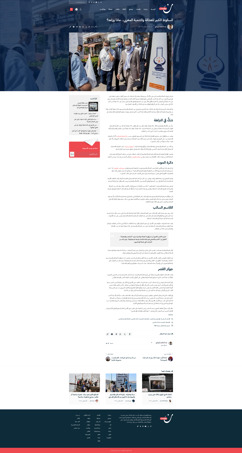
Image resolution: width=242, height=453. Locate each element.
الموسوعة (87, 434)
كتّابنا (78, 418)
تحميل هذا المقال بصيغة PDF (162, 326)
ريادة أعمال (97, 425)
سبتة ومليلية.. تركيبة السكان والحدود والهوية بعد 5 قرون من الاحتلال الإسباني (122, 395)
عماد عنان (92, 401)
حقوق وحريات (107, 422)
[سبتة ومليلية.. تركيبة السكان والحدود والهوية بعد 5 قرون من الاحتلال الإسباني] (121, 382)
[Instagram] (94, 2)
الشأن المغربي (134, 319)
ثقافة (124, 9)
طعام (99, 434)
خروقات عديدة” (128, 146)
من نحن (78, 415)
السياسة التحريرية (75, 425)
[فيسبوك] (108, 343)
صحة (99, 438)
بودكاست (102, 9)
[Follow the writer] (151, 342)
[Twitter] (98, 2)
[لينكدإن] (107, 343)
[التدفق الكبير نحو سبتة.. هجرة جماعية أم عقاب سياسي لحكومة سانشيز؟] (84, 382)
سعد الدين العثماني (119, 168)
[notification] (80, 9)
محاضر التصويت (136, 157)
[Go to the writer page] (170, 343)
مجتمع (131, 9)
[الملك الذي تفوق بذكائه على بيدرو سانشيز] (157, 382)
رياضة (109, 431)
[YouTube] (96, 2)
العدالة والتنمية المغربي (124, 319)
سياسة (146, 9)
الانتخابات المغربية (144, 319)
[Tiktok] (89, 2)
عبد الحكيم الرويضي (160, 27)
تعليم (110, 434)
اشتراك (72, 154)
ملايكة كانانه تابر (164, 401)
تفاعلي (88, 431)
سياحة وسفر (97, 428)
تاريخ (110, 428)
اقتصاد (138, 9)
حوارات (88, 425)
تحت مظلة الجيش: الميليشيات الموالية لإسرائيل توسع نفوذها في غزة (80, 105)
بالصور (88, 438)
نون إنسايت (128, 401)
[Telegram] (91, 2)
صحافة (98, 418)
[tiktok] (137, 426)
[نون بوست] (166, 9)
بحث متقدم (77, 428)
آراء (110, 425)
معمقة (110, 9)
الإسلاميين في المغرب (155, 319)
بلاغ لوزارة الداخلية (122, 136)
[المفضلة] (71, 9)
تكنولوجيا (109, 438)
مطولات (88, 422)
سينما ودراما (97, 431)
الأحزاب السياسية (165, 319)
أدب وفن (98, 422)
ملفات (117, 9)
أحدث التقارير (87, 415)
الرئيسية (153, 9)
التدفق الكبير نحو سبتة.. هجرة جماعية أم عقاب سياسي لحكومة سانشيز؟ (84, 395)
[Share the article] (89, 27)
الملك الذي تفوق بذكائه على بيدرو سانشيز (160, 395)
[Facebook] (101, 2)
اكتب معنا (77, 422)
